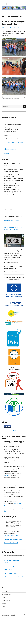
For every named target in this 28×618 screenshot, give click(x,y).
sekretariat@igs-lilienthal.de (11, 535)
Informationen (9, 117)
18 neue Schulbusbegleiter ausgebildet (13, 23)
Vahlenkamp (7, 97)
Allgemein (4, 587)
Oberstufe (7, 475)
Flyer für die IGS (8, 569)
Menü (4, 4)
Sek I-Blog (4, 597)
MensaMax (16, 427)
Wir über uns (5, 606)
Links (4, 422)
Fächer (4, 610)
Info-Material (8, 552)
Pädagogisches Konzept (8, 591)
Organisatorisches (7, 594)
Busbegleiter (6, 98)
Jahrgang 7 (16, 98)
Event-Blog (22, 97)
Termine (4, 603)
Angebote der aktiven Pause (11, 220)
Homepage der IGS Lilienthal (8, 614)
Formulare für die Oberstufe (11, 542)
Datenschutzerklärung (10, 149)
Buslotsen (11, 98)
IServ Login (7, 153)
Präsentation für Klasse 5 (10, 573)
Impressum (7, 148)
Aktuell (5, 159)
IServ (14, 430)
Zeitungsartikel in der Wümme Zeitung (12, 28)
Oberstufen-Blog (6, 600)
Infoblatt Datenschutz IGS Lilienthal (13, 577)
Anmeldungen (9, 516)
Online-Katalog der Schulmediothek (13, 142)
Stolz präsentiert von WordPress (9, 615)
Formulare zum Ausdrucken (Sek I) (13, 539)
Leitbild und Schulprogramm (11, 566)
